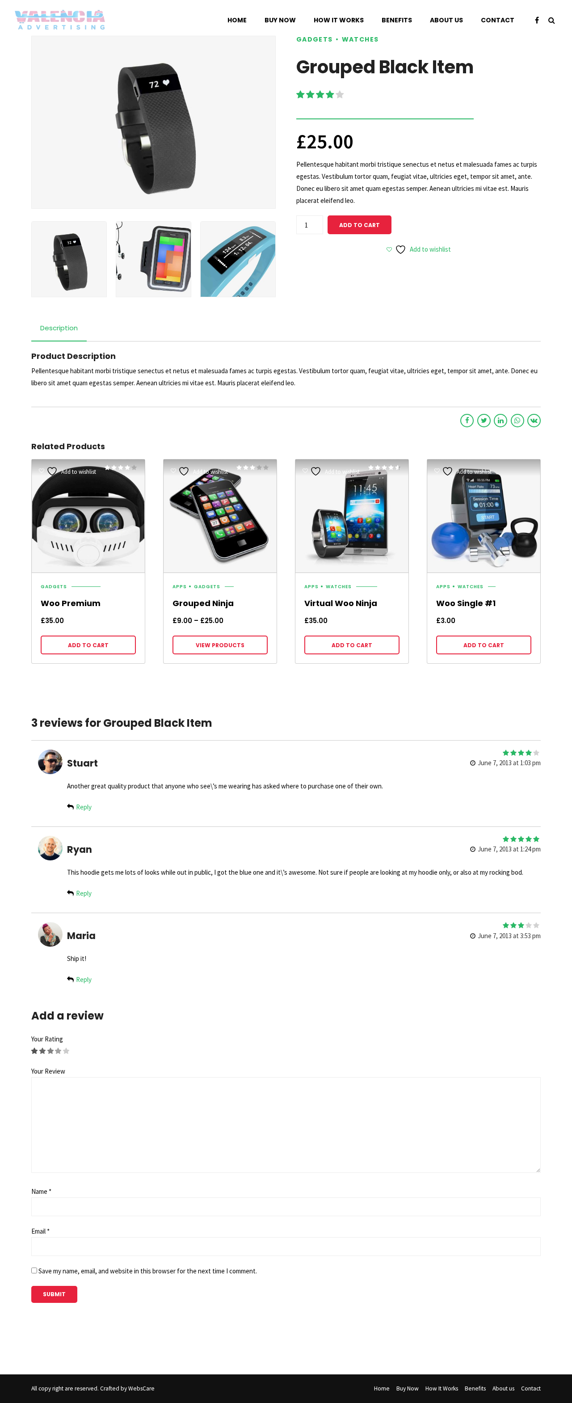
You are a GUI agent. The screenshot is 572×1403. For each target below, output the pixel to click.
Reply (84, 807)
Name (41, 1191)
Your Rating (47, 1039)
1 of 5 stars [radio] (34, 1051)
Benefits (397, 20)
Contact (497, 20)
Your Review (48, 1071)
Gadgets (314, 40)
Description (59, 328)
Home (237, 20)
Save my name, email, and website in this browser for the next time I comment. (147, 1271)
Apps (179, 587)
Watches (360, 40)
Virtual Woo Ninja (340, 603)
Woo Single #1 (466, 603)
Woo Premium (71, 603)
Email (40, 1231)
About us (446, 20)
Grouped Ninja (203, 603)
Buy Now (280, 20)
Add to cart (359, 225)
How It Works (339, 20)
